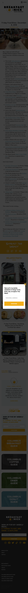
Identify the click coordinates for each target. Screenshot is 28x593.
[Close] (25, 284)
